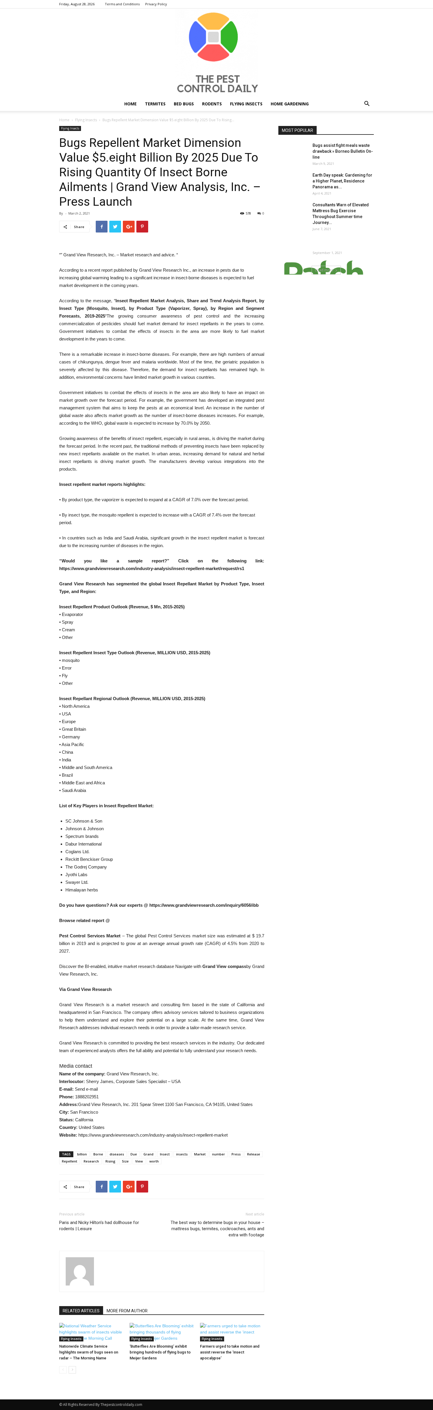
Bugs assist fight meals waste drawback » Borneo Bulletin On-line (343, 151)
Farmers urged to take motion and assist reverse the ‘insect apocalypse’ (230, 1352)
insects (182, 1154)
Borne (98, 1154)
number (218, 1154)
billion (82, 1154)
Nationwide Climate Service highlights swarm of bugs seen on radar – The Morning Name (88, 1352)
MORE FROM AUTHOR (127, 1310)
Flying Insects (246, 104)
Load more (324, 270)
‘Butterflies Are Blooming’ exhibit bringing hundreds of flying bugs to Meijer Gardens (160, 1352)
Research (91, 1161)
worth (154, 1161)
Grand (148, 1154)
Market (200, 1154)
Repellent (69, 1161)
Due (133, 1154)
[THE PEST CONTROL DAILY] (216, 53)
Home (130, 104)
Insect (165, 1154)
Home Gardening (290, 104)
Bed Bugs (184, 104)
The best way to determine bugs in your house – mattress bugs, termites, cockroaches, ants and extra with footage (217, 1229)
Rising (110, 1161)
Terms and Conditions (122, 4)
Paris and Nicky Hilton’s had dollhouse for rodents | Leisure (99, 1225)
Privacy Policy (156, 4)
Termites (155, 104)
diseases (117, 1154)
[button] (367, 104)
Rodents (212, 104)
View (139, 1161)
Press (236, 1154)
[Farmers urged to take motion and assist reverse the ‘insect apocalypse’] (232, 1332)
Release (253, 1154)
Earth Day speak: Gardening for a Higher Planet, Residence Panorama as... (342, 181)
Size (125, 1161)
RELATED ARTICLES (81, 1310)
